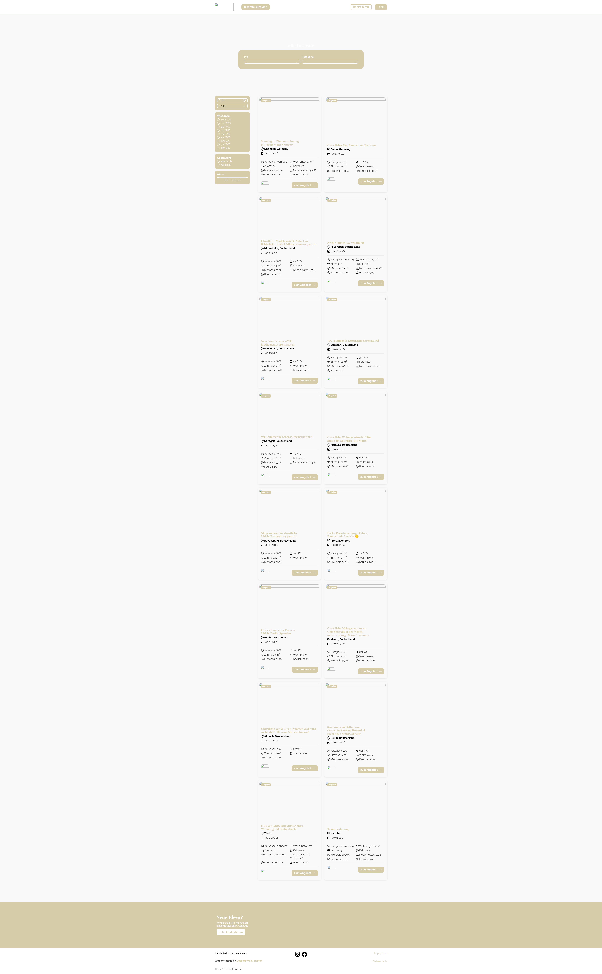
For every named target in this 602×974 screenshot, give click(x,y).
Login (381, 6)
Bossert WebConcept (249, 960)
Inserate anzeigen (255, 6)
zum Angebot (302, 185)
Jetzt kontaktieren (231, 932)
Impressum (380, 953)
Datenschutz (380, 961)
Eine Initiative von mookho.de (231, 953)
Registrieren (361, 6)
